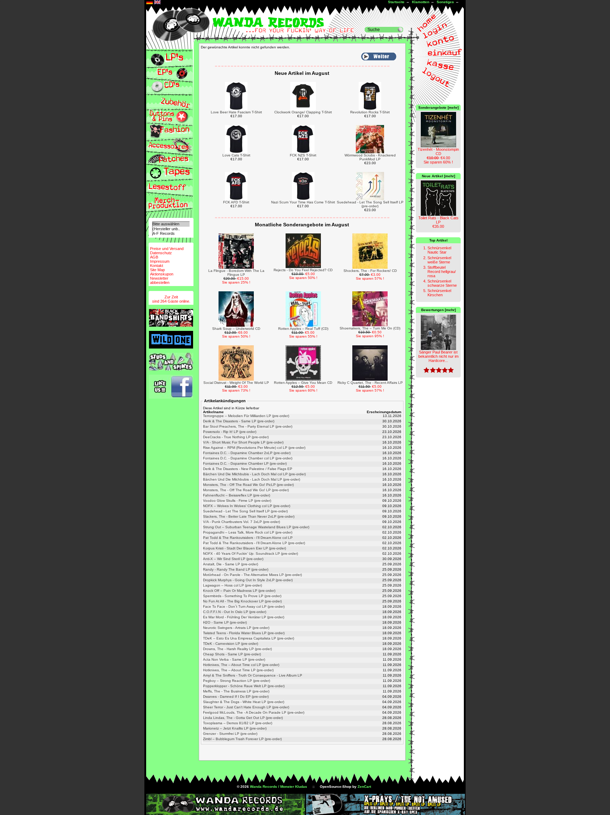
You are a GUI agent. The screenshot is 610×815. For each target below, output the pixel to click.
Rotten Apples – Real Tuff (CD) (303, 329)
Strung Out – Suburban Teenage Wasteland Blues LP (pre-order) (256, 527)
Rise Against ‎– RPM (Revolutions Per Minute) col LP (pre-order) (254, 448)
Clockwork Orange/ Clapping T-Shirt (303, 112)
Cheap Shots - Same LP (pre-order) (232, 654)
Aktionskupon (161, 274)
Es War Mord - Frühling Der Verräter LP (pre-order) (243, 617)
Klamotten (420, 2)
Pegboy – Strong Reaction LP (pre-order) (236, 681)
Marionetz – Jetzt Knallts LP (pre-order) (235, 728)
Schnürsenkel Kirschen (439, 292)
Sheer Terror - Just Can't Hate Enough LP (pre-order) (246, 707)
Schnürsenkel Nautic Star (439, 250)
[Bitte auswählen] (170, 224)
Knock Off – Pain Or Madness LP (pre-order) (239, 591)
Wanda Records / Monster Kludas (278, 787)
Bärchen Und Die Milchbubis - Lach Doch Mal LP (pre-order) (251, 479)
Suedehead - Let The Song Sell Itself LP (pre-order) (370, 204)
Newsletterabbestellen (159, 280)
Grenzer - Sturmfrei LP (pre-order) (230, 734)
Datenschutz (161, 253)
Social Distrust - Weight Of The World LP (236, 383)
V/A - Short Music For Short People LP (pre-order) (243, 442)
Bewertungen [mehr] (438, 310)
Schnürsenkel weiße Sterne (439, 260)
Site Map (157, 270)
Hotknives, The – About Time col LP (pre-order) (241, 665)
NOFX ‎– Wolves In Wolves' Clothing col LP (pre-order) (246, 506)
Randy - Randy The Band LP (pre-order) (235, 569)
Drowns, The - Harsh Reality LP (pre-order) (237, 649)
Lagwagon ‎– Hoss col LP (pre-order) (232, 585)
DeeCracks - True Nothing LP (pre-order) (236, 437)
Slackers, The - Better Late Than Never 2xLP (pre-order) (248, 516)
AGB (154, 257)
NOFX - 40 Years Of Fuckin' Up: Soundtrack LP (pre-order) (250, 553)
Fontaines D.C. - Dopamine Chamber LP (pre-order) (245, 463)
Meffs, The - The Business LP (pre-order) (236, 691)
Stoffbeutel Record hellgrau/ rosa (441, 271)
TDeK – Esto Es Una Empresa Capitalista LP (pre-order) (248, 638)
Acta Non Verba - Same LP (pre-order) (234, 659)
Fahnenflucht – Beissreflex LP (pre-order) (236, 495)
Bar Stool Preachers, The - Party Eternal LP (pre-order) (247, 426)
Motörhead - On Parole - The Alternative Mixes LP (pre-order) (252, 575)
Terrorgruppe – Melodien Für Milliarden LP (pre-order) (246, 416)
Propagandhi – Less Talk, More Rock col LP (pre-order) (247, 532)
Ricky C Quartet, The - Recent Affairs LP (370, 383)
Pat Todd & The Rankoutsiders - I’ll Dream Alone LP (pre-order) (254, 543)
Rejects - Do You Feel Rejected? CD (303, 270)
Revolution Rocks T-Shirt (370, 112)
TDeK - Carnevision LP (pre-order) (230, 644)
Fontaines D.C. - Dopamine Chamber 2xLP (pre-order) (247, 453)
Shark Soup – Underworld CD (236, 329)
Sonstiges (445, 2)
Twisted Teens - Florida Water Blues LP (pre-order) (244, 633)
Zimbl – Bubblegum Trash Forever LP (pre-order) (242, 739)
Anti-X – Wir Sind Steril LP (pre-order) (233, 559)
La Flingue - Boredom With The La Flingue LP (236, 272)
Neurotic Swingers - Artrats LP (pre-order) (236, 628)
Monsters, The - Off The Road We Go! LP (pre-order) (246, 490)
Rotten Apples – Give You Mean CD (303, 383)
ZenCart (364, 787)
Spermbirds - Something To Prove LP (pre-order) (242, 596)
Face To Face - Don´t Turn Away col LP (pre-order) (244, 606)
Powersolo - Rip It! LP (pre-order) (229, 432)
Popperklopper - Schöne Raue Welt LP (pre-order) (244, 686)
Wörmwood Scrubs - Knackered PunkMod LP (370, 157)
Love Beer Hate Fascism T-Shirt (236, 112)
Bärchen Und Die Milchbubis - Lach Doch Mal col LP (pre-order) (254, 474)
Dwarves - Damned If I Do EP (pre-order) (236, 696)
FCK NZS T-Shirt (303, 155)
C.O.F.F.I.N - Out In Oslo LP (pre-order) (234, 612)
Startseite (396, 2)
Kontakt (156, 265)
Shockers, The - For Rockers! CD (370, 271)
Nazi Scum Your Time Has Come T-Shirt (303, 202)
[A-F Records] (170, 233)
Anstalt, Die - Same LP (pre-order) (230, 564)
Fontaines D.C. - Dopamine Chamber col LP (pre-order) (247, 458)
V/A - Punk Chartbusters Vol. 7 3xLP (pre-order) (241, 522)
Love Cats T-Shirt (236, 155)
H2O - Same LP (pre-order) (225, 622)
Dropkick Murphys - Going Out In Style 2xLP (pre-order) (248, 580)
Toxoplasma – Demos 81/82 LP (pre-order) (237, 723)
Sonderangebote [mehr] (438, 107)
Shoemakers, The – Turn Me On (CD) (370, 328)
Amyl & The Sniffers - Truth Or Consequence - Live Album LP (252, 675)
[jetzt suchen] (400, 29)
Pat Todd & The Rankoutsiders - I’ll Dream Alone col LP (248, 538)
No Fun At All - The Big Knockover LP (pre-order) (242, 601)
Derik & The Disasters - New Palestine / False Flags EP (247, 469)
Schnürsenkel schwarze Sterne (442, 283)
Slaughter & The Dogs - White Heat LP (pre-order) (243, 702)
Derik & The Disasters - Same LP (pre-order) (238, 421)
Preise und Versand (167, 248)
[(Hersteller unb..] (170, 229)
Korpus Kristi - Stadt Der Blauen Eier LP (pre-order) (244, 548)
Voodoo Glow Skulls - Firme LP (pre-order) (237, 500)
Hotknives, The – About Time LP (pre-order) (238, 670)
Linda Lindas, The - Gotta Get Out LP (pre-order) (243, 718)
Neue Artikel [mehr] (438, 176)
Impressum (159, 261)
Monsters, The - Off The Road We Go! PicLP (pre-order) (248, 485)
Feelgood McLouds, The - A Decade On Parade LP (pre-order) (253, 712)
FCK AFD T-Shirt (236, 202)
